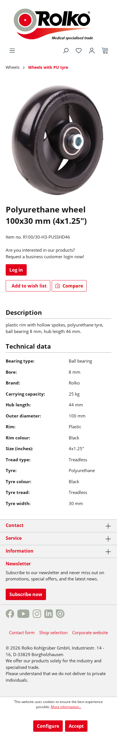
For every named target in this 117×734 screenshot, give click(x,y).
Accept (76, 726)
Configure (48, 726)
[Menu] (12, 50)
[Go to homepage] (58, 23)
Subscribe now (25, 594)
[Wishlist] (78, 50)
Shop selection (53, 632)
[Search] (65, 50)
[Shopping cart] (104, 50)
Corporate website (90, 632)
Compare (72, 286)
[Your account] (91, 50)
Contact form (22, 632)
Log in (16, 270)
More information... (66, 706)
